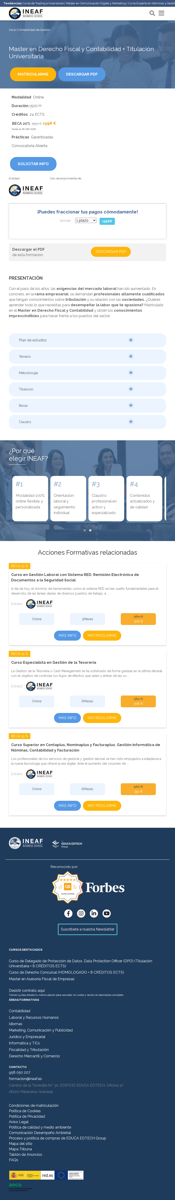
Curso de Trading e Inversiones (43, 3)
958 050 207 (19, 1072)
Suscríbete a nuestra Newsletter (87, 929)
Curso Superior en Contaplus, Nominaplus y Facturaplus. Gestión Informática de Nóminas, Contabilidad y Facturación (85, 747)
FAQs (13, 1160)
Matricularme (102, 635)
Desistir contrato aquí (27, 990)
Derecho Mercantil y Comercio (34, 1056)
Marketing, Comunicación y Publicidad (41, 1030)
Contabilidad (19, 1011)
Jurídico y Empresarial (27, 1037)
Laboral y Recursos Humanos (34, 1017)
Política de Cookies (25, 1111)
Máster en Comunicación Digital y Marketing (96, 3)
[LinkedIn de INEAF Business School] (93, 913)
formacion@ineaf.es (25, 1079)
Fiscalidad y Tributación (29, 1050)
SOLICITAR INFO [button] (33, 164)
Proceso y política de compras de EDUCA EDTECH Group (57, 1138)
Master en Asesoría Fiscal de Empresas (42, 979)
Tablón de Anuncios (25, 1154)
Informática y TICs (24, 1043)
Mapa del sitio (20, 1143)
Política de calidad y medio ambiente (40, 1127)
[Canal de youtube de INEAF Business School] (106, 913)
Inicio (12, 30)
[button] (87, 340)
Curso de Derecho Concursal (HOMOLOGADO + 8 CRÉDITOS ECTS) (66, 972)
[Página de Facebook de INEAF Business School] (68, 913)
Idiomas (15, 1024)
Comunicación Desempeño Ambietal (40, 1133)
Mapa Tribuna (20, 1149)
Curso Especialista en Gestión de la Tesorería (53, 662)
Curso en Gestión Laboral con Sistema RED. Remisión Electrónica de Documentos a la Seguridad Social (75, 577)
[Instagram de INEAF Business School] (81, 913)
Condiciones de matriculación (34, 1105)
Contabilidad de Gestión (34, 30)
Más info (67, 635)
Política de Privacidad (27, 1116)
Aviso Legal (18, 1122)
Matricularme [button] (33, 74)
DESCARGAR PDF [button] (82, 74)
